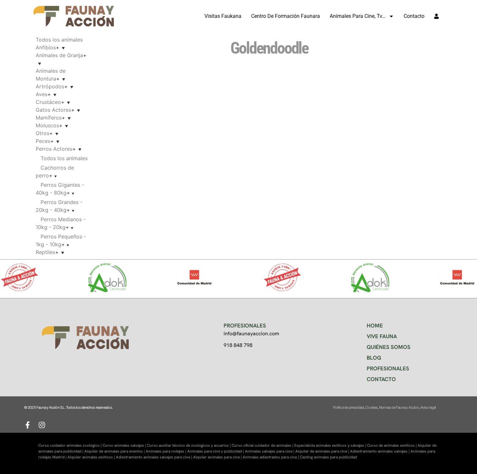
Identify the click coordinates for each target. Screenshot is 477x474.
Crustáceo (48, 102)
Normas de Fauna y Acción (399, 407)
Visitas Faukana (222, 16)
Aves (41, 94)
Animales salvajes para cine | (270, 451)
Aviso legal (428, 407)
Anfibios (46, 47)
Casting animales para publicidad (328, 457)
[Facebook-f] (27, 425)
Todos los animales (59, 39)
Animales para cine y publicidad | (216, 451)
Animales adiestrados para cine (270, 457)
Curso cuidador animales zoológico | (70, 445)
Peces (43, 141)
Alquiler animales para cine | (218, 457)
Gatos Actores (53, 110)
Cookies (371, 407)
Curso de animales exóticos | (392, 445)
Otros (42, 133)
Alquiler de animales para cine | (322, 451)
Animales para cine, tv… (357, 16)
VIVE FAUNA (382, 336)
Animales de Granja (59, 55)
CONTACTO (381, 379)
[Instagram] (41, 425)
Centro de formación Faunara (285, 16)
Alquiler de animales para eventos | (115, 451)
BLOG (374, 357)
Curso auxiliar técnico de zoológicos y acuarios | (189, 445)
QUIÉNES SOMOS (388, 347)
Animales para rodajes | (166, 451)
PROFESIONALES (388, 368)
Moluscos (47, 125)
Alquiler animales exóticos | (91, 457)
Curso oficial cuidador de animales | (263, 445)
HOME (375, 325)
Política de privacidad (348, 407)
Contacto (414, 16)
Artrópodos (50, 86)
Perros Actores (54, 149)
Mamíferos (49, 117)
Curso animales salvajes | (125, 445)
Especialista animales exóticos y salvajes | (330, 445)
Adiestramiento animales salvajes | (380, 451)
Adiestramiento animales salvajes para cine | (154, 457)
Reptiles (45, 252)
